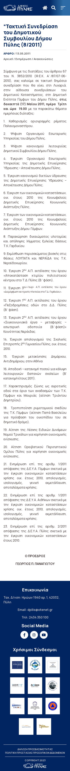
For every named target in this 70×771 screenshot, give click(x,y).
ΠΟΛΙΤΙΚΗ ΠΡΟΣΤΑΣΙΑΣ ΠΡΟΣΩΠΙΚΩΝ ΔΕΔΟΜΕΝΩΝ (35, 752)
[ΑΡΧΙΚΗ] (45, 8)
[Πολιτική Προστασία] (53, 706)
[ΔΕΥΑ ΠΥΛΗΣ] (35, 706)
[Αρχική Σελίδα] (18, 8)
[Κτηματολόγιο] (26, 726)
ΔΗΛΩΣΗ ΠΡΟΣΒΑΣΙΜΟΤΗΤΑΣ (35, 749)
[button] (63, 8)
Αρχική (8, 59)
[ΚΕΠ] (17, 685)
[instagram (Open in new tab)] (34, 635)
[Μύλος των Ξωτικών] (44, 726)
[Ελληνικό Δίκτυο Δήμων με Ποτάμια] (35, 665)
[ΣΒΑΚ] (17, 706)
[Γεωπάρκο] (53, 685)
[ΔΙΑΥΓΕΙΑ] (35, 685)
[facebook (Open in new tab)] (24, 635)
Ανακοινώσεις (43, 59)
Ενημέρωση (23, 59)
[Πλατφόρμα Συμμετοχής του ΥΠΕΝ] (17, 665)
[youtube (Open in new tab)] (44, 635)
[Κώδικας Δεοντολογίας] (53, 665)
